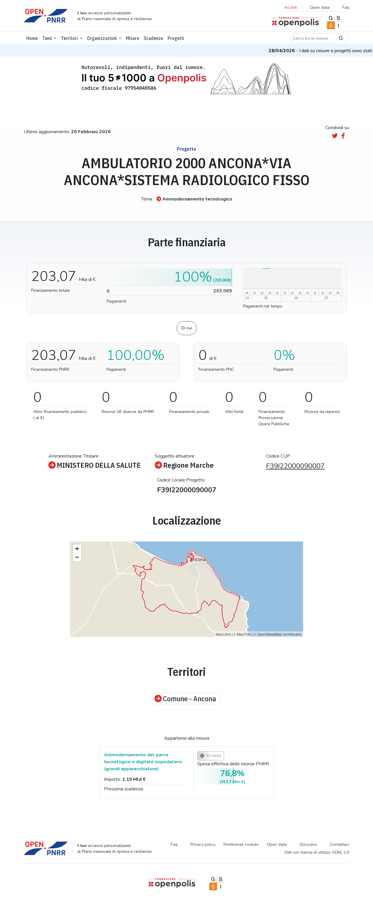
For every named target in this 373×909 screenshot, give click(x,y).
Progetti (176, 38)
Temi (47, 38)
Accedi (290, 7)
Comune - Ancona (189, 698)
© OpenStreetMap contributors (278, 634)
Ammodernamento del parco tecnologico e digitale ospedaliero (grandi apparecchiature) (143, 762)
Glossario (308, 844)
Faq (345, 7)
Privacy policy (202, 844)
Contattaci (339, 844)
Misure (132, 38)
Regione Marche (188, 465)
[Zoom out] (77, 557)
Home (32, 38)
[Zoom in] (77, 548)
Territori (69, 38)
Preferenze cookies (241, 844)
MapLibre (223, 634)
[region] (186, 589)
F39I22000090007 (295, 466)
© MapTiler (242, 634)
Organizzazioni (102, 38)
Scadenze (153, 38)
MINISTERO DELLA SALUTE (99, 465)
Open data (320, 7)
